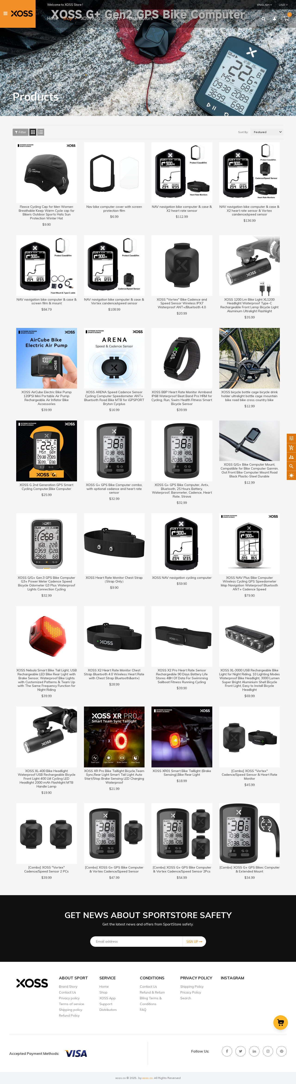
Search (185, 998)
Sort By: (243, 132)
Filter (22, 132)
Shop (103, 992)
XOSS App (107, 998)
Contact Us (67, 992)
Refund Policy (69, 1015)
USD (278, 5)
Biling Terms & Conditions (151, 1001)
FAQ (143, 1010)
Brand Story (68, 986)
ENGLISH (263, 4)
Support (105, 1004)
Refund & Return (152, 992)
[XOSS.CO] (75, 1053)
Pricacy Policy (190, 992)
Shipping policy (70, 1010)
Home (104, 986)
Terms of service (71, 1004)
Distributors (108, 1010)
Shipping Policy (192, 986)
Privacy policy (69, 998)
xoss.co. (147, 1078)
